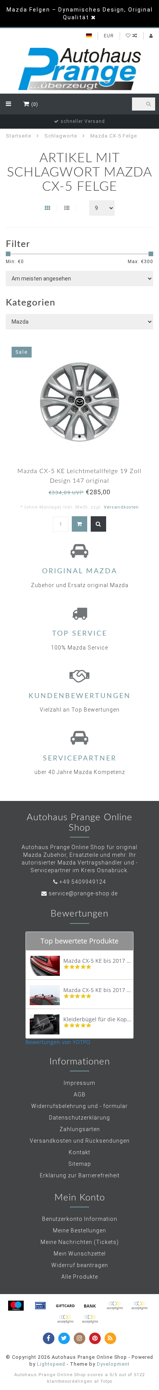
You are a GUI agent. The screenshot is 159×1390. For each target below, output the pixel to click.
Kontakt (79, 1152)
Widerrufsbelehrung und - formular (79, 1106)
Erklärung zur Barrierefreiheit (80, 1175)
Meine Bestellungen (79, 1230)
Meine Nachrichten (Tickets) (80, 1242)
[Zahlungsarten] (15, 1305)
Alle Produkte (79, 1277)
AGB (80, 1094)
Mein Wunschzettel (80, 1254)
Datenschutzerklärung (79, 1118)
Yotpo (106, 1381)
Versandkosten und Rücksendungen (80, 1141)
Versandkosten (121, 507)
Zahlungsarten (79, 1129)
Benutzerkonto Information (79, 1219)
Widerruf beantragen (79, 1265)
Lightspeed (51, 1364)
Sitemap (79, 1164)
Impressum (79, 1083)
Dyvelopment (113, 1364)
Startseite (18, 136)
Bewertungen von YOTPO (57, 1042)
